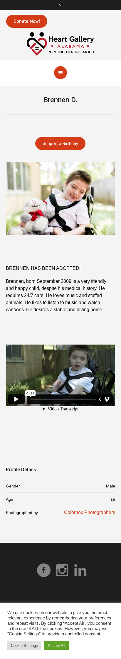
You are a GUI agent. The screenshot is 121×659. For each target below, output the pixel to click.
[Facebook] (44, 570)
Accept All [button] (56, 645)
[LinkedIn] (80, 570)
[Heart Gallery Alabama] (60, 43)
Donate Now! (27, 21)
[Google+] (62, 570)
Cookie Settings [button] (24, 645)
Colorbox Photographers (89, 512)
